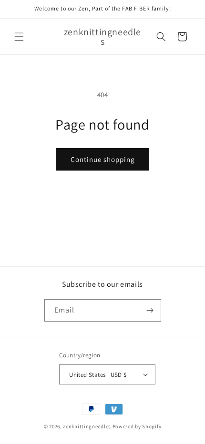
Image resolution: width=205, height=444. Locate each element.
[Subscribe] (150, 310)
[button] (19, 36)
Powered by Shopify (137, 426)
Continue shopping (103, 159)
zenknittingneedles (87, 426)
